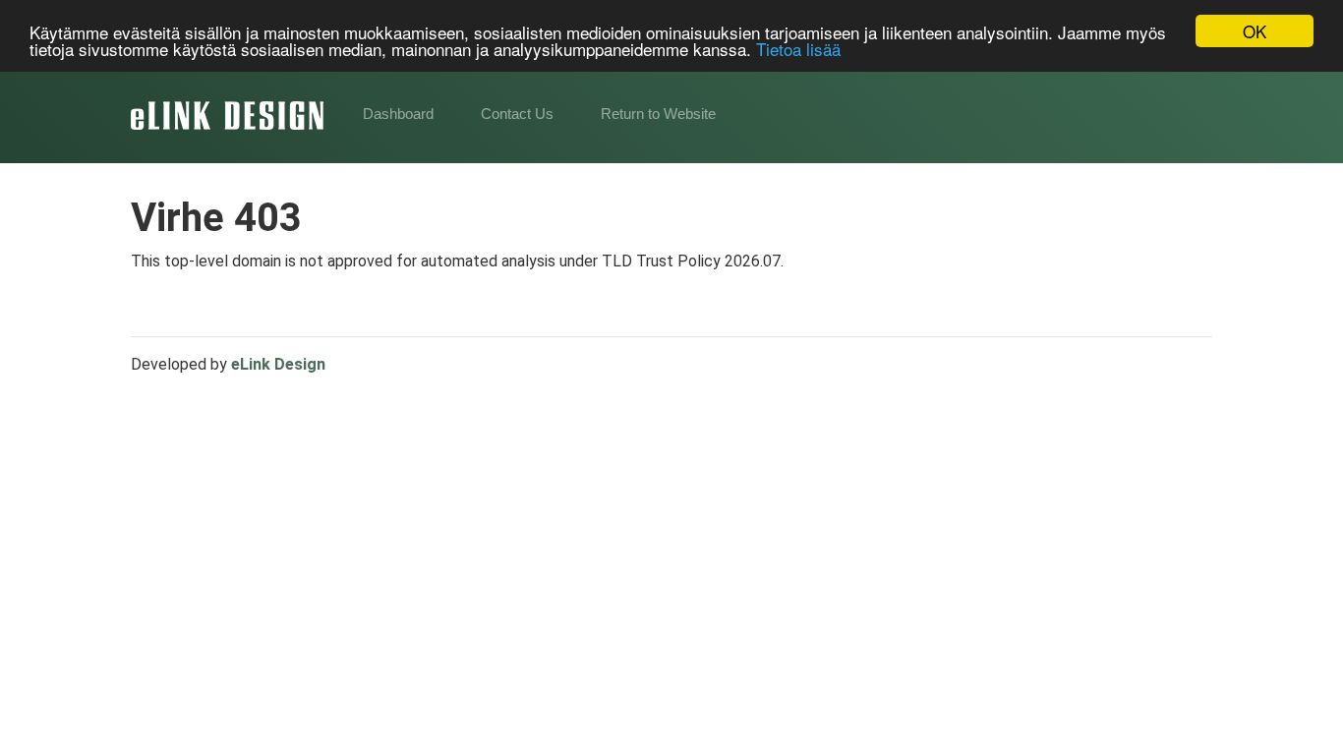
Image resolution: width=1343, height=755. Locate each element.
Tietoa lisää (798, 48)
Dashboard (398, 113)
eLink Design (278, 364)
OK (1254, 31)
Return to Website (658, 113)
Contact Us (517, 113)
